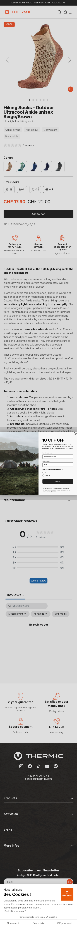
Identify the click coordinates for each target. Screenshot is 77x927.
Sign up (57, 481)
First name (45, 461)
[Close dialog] (75, 433)
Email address (47, 453)
